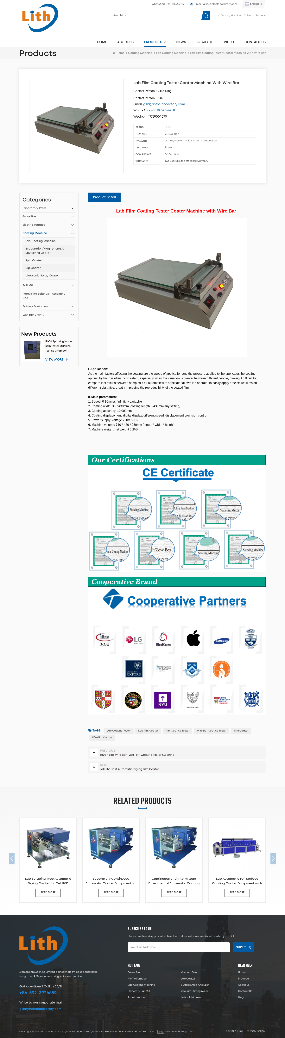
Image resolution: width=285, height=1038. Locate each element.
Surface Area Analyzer (195, 985)
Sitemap (231, 1031)
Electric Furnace (256, 16)
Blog (241, 997)
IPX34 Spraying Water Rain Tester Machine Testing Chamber (58, 346)
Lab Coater (188, 979)
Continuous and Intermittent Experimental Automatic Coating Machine (111, 881)
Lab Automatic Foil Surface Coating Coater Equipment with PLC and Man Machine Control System (175, 881)
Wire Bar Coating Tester (211, 731)
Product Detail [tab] (104, 197)
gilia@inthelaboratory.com (40, 1008)
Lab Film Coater (148, 731)
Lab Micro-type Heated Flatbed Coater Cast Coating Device (237, 881)
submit (241, 947)
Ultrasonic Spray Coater (42, 276)
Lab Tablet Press (191, 997)
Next (273, 858)
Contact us (255, 42)
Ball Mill (28, 285)
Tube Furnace (136, 997)
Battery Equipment (35, 306)
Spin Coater (33, 260)
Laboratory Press (34, 208)
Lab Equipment (33, 314)
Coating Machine (140, 53)
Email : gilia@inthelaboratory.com (216, 4)
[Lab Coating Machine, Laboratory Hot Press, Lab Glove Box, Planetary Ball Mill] (40, 18)
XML (241, 1031)
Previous (12, 858)
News (181, 42)
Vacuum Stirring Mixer (194, 991)
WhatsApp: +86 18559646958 (168, 4)
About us (125, 42)
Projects (204, 42)
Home (102, 42)
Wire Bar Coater (102, 738)
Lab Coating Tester (119, 731)
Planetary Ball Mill (139, 991)
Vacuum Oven (189, 973)
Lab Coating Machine (228, 16)
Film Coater (241, 731)
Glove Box (29, 216)
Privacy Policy (256, 1031)
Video (229, 42)
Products (153, 42)
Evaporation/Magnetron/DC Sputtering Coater (44, 251)
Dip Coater (33, 268)
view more (54, 359)
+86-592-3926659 (38, 993)
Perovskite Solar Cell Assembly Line (43, 296)
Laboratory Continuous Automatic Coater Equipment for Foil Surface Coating (48, 881)
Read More (48, 892)
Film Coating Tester (177, 731)
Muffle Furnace (137, 979)
